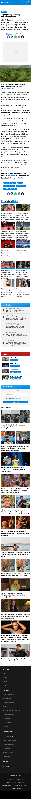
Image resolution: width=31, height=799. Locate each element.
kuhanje (6, 183)
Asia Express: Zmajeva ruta (11, 710)
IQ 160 (5, 706)
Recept (13, 183)
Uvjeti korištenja (19, 779)
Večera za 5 (6, 756)
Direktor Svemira (8, 722)
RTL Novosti (7, 387)
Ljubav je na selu (8, 752)
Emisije (5, 681)
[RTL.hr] (6, 2)
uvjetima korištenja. (16, 398)
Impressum (10, 779)
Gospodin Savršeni (8, 714)
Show (5, 354)
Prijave (6, 766)
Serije (4, 673)
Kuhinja (20, 183)
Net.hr (15, 201)
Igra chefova (7, 698)
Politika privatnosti (11, 782)
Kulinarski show (8, 186)
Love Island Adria (8, 694)
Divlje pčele (6, 718)
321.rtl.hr (10, 89)
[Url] (22, 36)
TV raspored (8, 731)
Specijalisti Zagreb (8, 702)
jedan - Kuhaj (20, 186)
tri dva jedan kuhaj (9, 188)
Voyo (4, 685)
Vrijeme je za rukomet (9, 740)
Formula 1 (6, 726)
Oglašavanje (21, 782)
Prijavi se (15, 402)
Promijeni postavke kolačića (20, 785)
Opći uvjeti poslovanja (15, 788)
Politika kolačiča (6, 785)
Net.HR (5, 761)
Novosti (6, 669)
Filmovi (5, 677)
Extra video (8, 736)
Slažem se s (13, 398)
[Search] (29, 2)
